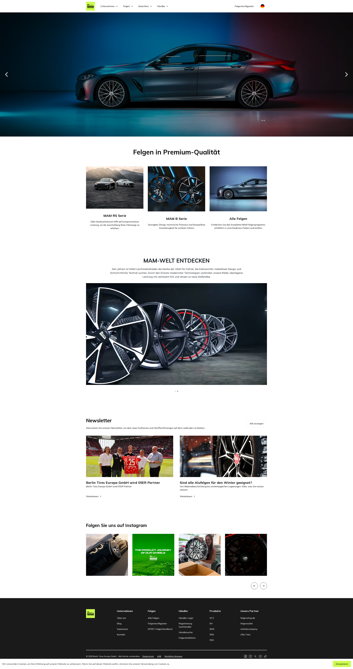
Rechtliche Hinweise (173, 656)
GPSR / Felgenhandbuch (160, 629)
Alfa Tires (245, 634)
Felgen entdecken (101, 117)
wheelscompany (248, 629)
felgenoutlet (246, 623)
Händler (161, 6)
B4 (211, 623)
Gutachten (143, 6)
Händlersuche (186, 632)
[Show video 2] (177, 391)
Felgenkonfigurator (244, 6)
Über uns (121, 618)
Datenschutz (148, 656)
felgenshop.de (247, 618)
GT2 (212, 618)
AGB (159, 656)
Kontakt (121, 634)
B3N (212, 629)
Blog (119, 623)
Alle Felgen (153, 618)
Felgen (126, 6)
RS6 (212, 634)
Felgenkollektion (187, 637)
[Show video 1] (175, 391)
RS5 (212, 640)
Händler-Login (186, 618)
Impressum (122, 629)
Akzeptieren (342, 664)
